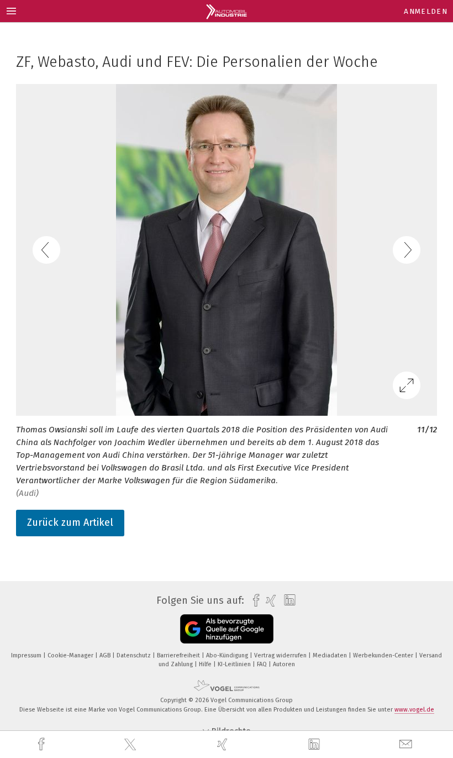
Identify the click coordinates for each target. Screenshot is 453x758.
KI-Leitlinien (235, 664)
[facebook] (42, 744)
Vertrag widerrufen (281, 655)
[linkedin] (315, 745)
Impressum (27, 655)
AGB (105, 655)
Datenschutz (134, 655)
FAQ (262, 664)
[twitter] (131, 744)
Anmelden (425, 11)
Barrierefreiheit (179, 655)
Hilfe (206, 664)
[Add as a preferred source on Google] (226, 629)
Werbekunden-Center (384, 655)
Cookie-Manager (71, 655)
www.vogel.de (414, 709)
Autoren (284, 664)
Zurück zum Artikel (70, 522)
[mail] (407, 744)
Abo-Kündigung (228, 655)
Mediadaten (331, 655)
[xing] (223, 744)
